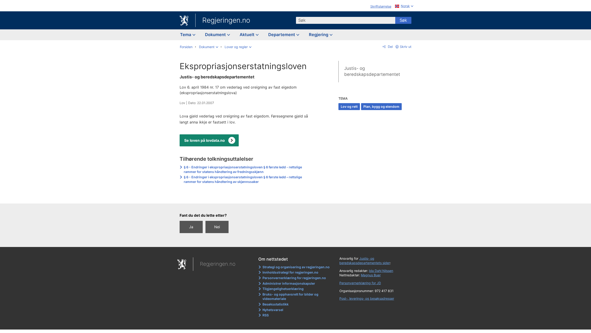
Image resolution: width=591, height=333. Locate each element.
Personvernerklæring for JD (360, 283)
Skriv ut (405, 47)
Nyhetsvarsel (272, 310)
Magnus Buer (371, 275)
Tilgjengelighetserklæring (283, 289)
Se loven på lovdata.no (204, 140)
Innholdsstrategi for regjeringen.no (290, 272)
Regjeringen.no (226, 20)
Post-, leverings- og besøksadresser (366, 298)
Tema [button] (186, 34)
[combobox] (345, 20)
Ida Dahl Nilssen (381, 271)
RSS (265, 315)
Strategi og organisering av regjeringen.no (296, 267)
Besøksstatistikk (275, 304)
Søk (403, 20)
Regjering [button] (319, 34)
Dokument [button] (216, 34)
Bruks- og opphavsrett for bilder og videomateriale (290, 296)
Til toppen (246, 196)
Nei (217, 227)
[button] (208, 47)
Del (390, 47)
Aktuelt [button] (247, 34)
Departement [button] (282, 34)
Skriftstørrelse (380, 6)
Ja (191, 227)
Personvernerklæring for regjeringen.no (294, 278)
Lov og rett (349, 106)
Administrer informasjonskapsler (288, 283)
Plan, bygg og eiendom (381, 106)
